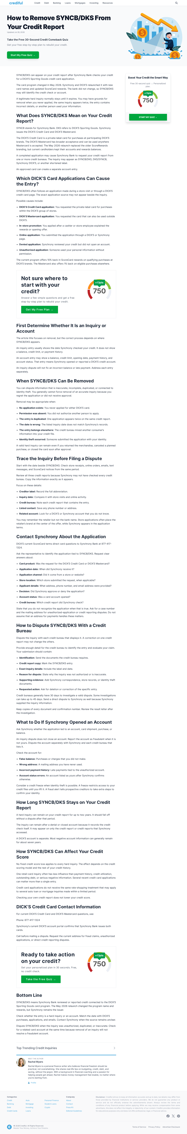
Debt (9, 1107)
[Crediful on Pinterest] (178, 1116)
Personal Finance (52, 1100)
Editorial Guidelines (74, 1111)
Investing (29, 1107)
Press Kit (69, 1107)
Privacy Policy (154, 1127)
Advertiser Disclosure (171, 1127)
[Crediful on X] (173, 1116)
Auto (28, 1100)
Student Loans (50, 1104)
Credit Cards (12, 1111)
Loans (28, 1111)
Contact (69, 1104)
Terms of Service (139, 1127)
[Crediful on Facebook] (168, 1116)
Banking (10, 1104)
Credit (9, 1100)
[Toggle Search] (176, 3)
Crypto (47, 1107)
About (68, 1100)
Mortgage (30, 1104)
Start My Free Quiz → (23, 55)
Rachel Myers (35, 1061)
